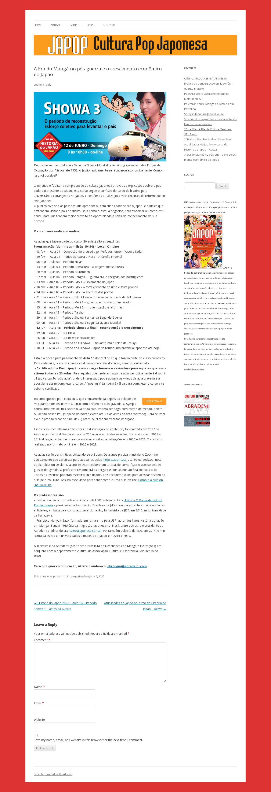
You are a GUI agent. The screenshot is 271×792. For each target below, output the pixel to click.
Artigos (56, 25)
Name (39, 687)
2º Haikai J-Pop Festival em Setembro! (207, 139)
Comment (42, 640)
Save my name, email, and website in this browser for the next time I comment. (88, 740)
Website (39, 720)
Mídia (74, 25)
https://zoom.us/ (115, 460)
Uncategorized (75, 576)
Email (39, 703)
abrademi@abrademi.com (127, 566)
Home (37, 25)
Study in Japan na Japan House (204, 114)
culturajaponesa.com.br (85, 531)
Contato (109, 25)
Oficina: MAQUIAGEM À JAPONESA (205, 78)
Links (90, 25)
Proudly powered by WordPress (53, 774)
